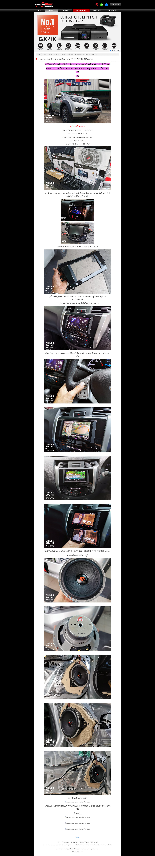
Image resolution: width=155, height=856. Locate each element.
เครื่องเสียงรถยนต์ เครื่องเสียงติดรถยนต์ (84, 845)
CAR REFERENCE (81, 10)
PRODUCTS (51, 10)
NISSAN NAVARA (60, 54)
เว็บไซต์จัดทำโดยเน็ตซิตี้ (77, 851)
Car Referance (48, 54)
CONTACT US (115, 4)
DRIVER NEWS (97, 10)
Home (38, 54)
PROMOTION (65, 10)
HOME (39, 10)
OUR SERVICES (112, 10)
